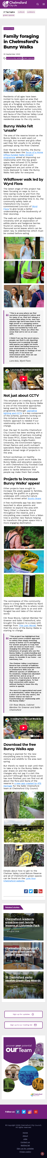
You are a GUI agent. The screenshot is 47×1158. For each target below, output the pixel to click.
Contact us (25, 1142)
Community (9, 29)
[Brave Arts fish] (24, 562)
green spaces (8, 15)
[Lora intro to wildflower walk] (24, 296)
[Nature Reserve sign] (24, 805)
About (25, 1136)
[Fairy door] (24, 855)
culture (21, 12)
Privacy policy (25, 1152)
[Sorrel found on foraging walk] (24, 272)
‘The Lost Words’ (27, 625)
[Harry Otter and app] (24, 586)
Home (25, 1133)
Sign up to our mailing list (21, 1025)
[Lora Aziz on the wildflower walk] (24, 248)
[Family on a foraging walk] (24, 538)
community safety (14, 58)
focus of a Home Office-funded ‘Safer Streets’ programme (23, 155)
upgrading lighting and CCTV (20, 411)
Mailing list (25, 1145)
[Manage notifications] (42, 1153)
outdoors (31, 12)
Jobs (25, 1139)
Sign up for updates (21, 1014)
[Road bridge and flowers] (24, 831)
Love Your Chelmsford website (19, 879)
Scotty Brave (34, 498)
